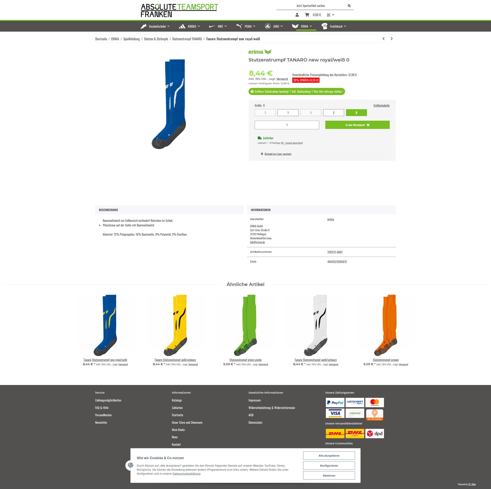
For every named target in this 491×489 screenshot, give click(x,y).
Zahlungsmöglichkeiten (108, 400)
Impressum (255, 400)
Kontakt (176, 444)
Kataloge (177, 400)
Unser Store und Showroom (187, 422)
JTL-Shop (472, 484)
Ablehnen (329, 475)
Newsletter (101, 422)
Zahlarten (177, 407)
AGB (251, 415)
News (175, 437)
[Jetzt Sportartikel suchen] (349, 5)
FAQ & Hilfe (102, 407)
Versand (282, 79)
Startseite (177, 415)
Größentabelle (382, 105)
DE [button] (328, 14)
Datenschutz (255, 422)
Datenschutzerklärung (186, 473)
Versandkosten (103, 415)
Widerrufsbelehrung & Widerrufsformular (272, 407)
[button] (297, 15)
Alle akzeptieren (329, 455)
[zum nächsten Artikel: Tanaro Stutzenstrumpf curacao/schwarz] (392, 38)
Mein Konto (178, 429)
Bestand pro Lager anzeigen (278, 154)
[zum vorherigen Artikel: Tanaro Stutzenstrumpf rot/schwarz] (383, 38)
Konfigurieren (329, 465)
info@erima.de (257, 242)
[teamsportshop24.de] (199, 10)
